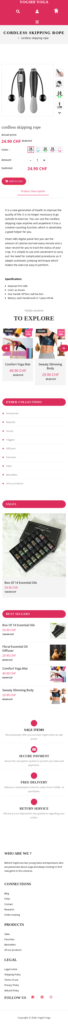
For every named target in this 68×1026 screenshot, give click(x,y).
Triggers (10, 439)
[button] (28, 181)
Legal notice (10, 969)
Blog (6, 893)
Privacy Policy (11, 985)
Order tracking (12, 914)
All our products (14, 483)
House (9, 431)
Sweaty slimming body (18, 690)
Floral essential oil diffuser (15, 649)
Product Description (33, 191)
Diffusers (11, 448)
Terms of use (11, 979)
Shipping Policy (12, 974)
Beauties (10, 422)
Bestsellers (12, 474)
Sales (9, 466)
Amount (6, 160)
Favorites (9, 939)
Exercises (11, 457)
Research (9, 909)
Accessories (12, 413)
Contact (8, 904)
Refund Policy (11, 990)
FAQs (7, 898)
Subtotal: (7, 168)
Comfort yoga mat (15, 668)
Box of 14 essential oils (21, 583)
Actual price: (9, 134)
